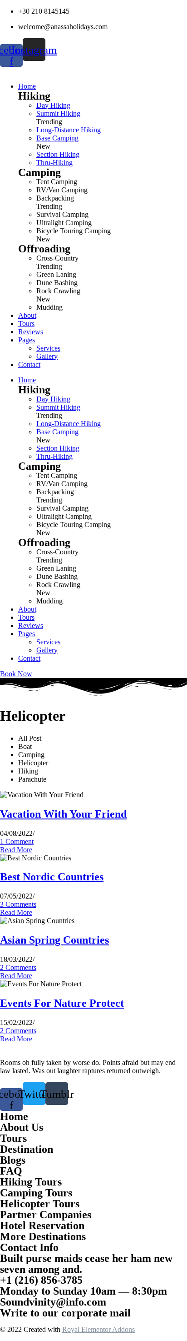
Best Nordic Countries (51, 877)
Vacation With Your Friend (63, 814)
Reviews (30, 625)
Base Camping (57, 138)
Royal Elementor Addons (98, 1329)
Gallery (47, 650)
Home (27, 380)
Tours (26, 617)
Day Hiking (53, 105)
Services (48, 642)
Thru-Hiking (54, 162)
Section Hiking (57, 154)
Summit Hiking (58, 113)
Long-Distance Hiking (68, 130)
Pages (26, 634)
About (27, 609)
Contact (29, 658)
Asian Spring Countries (54, 940)
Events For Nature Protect (62, 1003)
